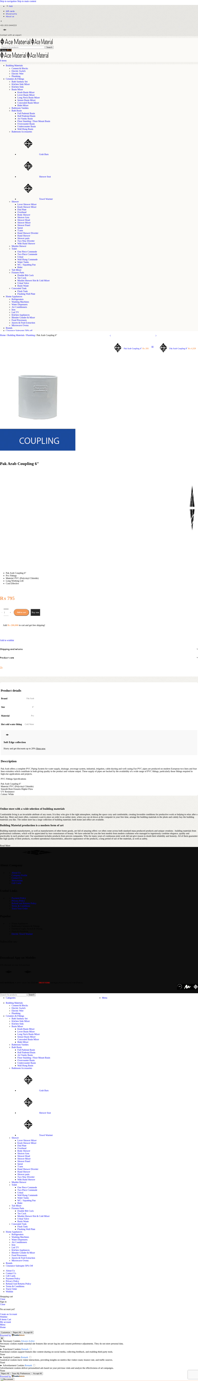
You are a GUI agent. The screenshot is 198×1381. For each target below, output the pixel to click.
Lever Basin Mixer (26, 95)
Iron (13, 309)
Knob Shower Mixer (26, 207)
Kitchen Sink (18, 87)
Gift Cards (16, 883)
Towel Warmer (46, 199)
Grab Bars (44, 154)
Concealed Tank (19, 288)
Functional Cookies (12, 1349)
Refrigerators (17, 299)
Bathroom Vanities (20, 108)
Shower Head (23, 220)
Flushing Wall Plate (26, 294)
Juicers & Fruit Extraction (23, 322)
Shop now (41, 748)
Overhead (21, 212)
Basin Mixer (17, 89)
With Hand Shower (26, 243)
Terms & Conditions (21, 906)
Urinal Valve (23, 283)
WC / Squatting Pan (26, 264)
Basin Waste (23, 285)
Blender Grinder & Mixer (23, 317)
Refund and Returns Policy (24, 903)
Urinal (20, 257)
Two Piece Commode (27, 254)
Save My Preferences (21, 1373)
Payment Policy (19, 898)
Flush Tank (22, 291)
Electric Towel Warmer (22, 934)
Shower (15, 201)
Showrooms (17, 880)
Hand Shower (23, 235)
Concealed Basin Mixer (28, 103)
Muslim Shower (19, 246)
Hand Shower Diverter (27, 233)
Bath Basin (17, 110)
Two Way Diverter (25, 241)
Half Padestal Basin (26, 116)
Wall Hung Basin (25, 129)
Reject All (17, 1332)
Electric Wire (17, 73)
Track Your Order (20, 908)
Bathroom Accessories (22, 131)
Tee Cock (21, 278)
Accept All (28, 1332)
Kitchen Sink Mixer (21, 84)
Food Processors (19, 320)
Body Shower (23, 215)
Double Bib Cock (25, 275)
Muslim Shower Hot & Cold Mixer (33, 280)
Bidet (19, 267)
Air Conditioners (19, 307)
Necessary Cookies (11, 1341)
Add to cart (21, 612)
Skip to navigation (8, 1)
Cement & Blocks (20, 68)
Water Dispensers (20, 304)
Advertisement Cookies (13, 1365)
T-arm (20, 230)
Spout (20, 228)
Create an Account (8, 1314)
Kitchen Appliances (21, 315)
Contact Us (17, 878)
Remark (25, 1349)
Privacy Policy (18, 900)
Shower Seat (45, 176)
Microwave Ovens (20, 325)
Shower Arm (23, 217)
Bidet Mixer (22, 105)
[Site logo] (15, 44)
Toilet (14, 249)
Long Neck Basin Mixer (28, 97)
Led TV (15, 312)
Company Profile (19, 875)
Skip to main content (26, 1)
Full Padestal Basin (26, 113)
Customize (5, 1332)
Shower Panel (23, 225)
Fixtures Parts (18, 272)
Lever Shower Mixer (27, 204)
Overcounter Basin (26, 124)
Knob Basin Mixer (25, 92)
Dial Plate (21, 209)
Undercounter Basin (26, 126)
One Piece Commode (27, 251)
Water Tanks (23, 262)
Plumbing (16, 76)
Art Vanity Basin (25, 118)
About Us (16, 872)
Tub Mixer (16, 270)
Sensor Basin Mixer (26, 100)
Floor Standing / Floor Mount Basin (33, 121)
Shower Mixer (24, 222)
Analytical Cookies (11, 1357)
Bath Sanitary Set (20, 81)
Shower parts (23, 238)
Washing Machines (20, 302)
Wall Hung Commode (27, 259)
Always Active (27, 1341)
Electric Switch (19, 71)
